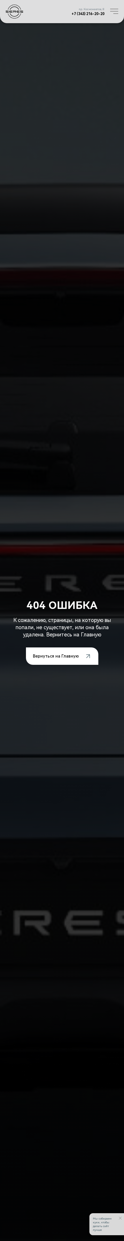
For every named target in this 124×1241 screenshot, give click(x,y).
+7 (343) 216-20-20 (88, 14)
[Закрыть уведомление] (120, 1218)
